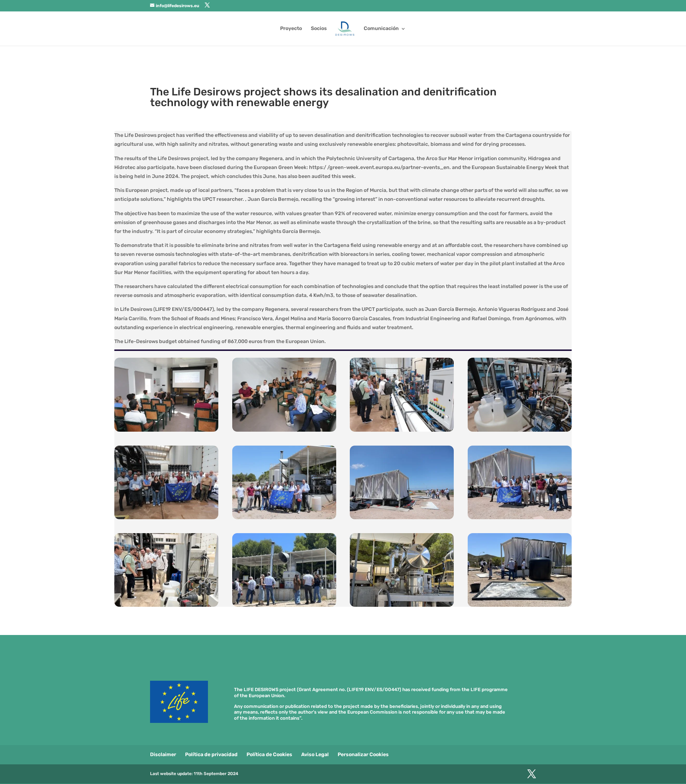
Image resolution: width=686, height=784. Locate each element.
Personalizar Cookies (363, 754)
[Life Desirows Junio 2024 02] (284, 431)
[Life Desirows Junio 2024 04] (520, 607)
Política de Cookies (269, 754)
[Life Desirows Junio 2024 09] (402, 519)
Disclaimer (163, 754)
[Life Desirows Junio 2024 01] (166, 431)
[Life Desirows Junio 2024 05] (402, 607)
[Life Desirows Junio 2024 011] (166, 519)
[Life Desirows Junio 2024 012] (520, 431)
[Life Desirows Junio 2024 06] (284, 607)
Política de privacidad (211, 754)
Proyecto (291, 28)
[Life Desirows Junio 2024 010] (284, 519)
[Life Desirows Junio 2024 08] (520, 519)
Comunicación (381, 28)
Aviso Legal (315, 754)
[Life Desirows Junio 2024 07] (166, 607)
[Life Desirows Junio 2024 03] (402, 431)
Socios (319, 28)
